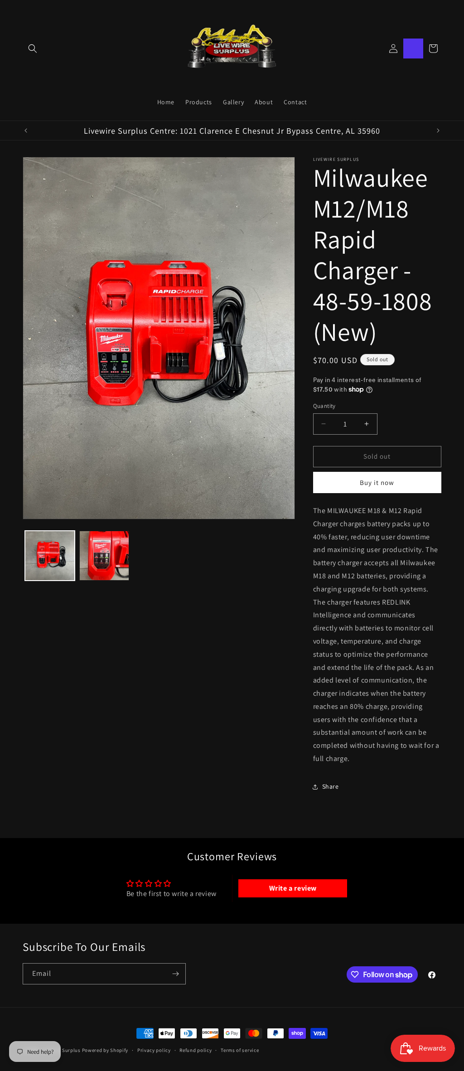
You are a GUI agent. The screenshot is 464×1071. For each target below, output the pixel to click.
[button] (33, 48)
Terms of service (240, 1050)
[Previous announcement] (26, 130)
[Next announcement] (438, 130)
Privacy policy (154, 1050)
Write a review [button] (293, 888)
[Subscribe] (175, 973)
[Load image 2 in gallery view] (104, 556)
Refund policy (195, 1050)
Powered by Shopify (105, 1050)
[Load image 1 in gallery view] (50, 556)
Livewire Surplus (61, 1050)
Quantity (324, 406)
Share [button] (330, 786)
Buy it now (377, 482)
